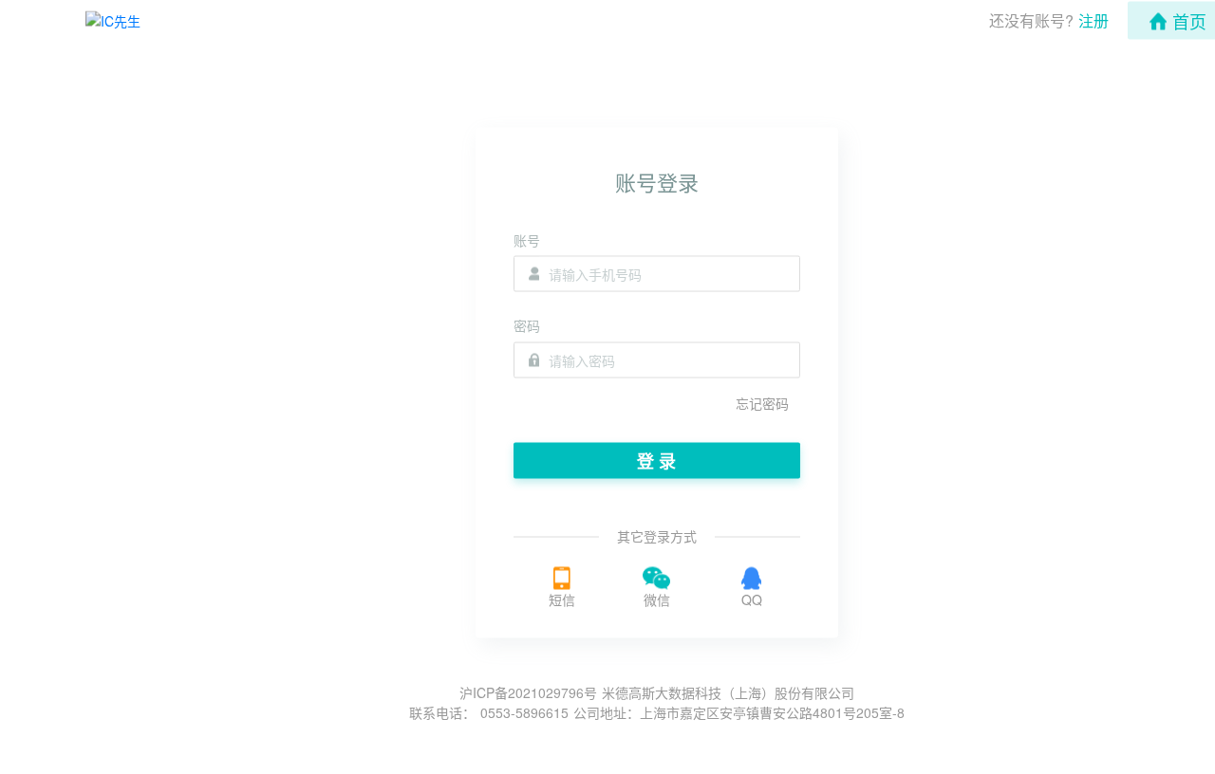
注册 (1093, 20)
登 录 (656, 460)
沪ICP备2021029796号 (528, 692)
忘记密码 (762, 402)
